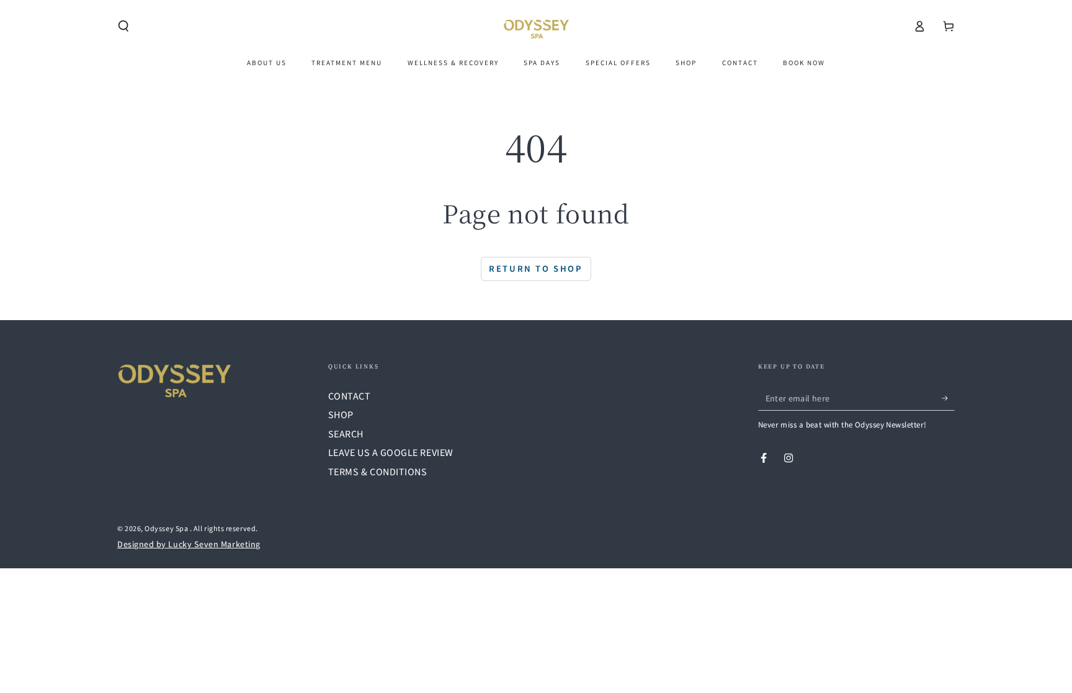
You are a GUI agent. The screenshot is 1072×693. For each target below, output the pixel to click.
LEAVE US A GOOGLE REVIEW (390, 451)
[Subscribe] (948, 398)
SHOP (341, 414)
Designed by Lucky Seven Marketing (189, 544)
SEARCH (346, 433)
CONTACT (349, 395)
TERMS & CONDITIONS (377, 471)
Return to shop (536, 268)
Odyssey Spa (167, 528)
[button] (123, 26)
